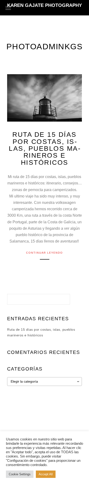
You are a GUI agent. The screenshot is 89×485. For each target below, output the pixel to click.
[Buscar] (63, 298)
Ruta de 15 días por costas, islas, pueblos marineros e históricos (44, 148)
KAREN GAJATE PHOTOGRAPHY (44, 5)
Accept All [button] (46, 474)
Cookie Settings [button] (20, 474)
